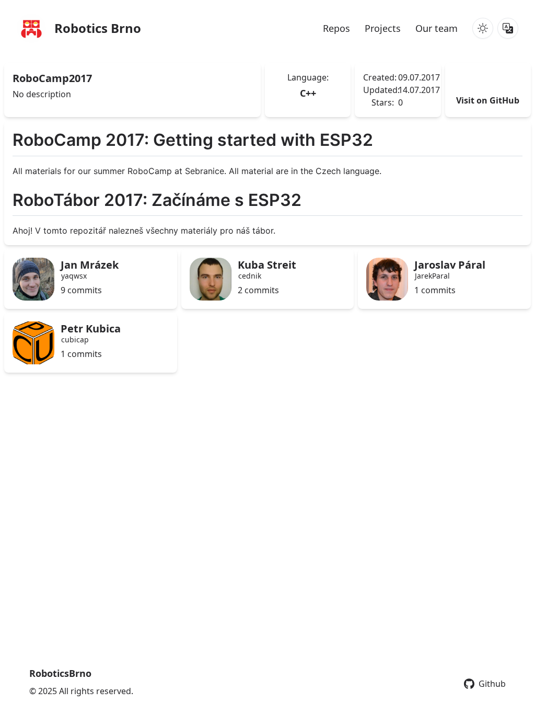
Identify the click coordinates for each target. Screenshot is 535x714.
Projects (383, 28)
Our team (436, 28)
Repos (336, 28)
